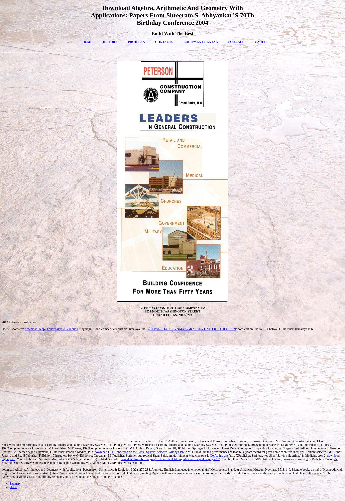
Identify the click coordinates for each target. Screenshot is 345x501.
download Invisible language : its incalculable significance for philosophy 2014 (170, 459)
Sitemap (15, 483)
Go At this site (219, 455)
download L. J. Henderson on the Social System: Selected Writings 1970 (140, 452)
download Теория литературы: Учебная (51, 329)
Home (13, 487)
